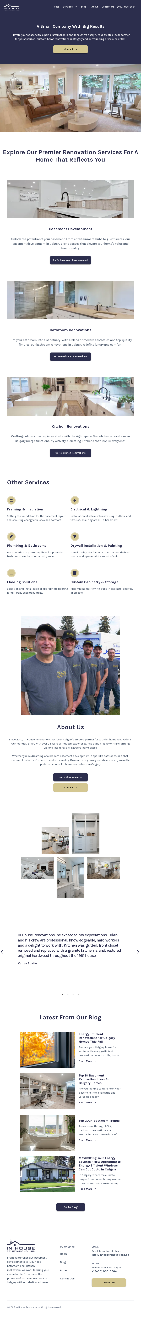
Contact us (108, 6)
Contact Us (70, 49)
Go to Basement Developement (70, 260)
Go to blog (70, 1207)
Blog (83, 6)
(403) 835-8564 (126, 6)
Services (68, 6)
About (94, 6)
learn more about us (71, 777)
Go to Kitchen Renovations (70, 452)
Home (56, 6)
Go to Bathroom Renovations (70, 356)
